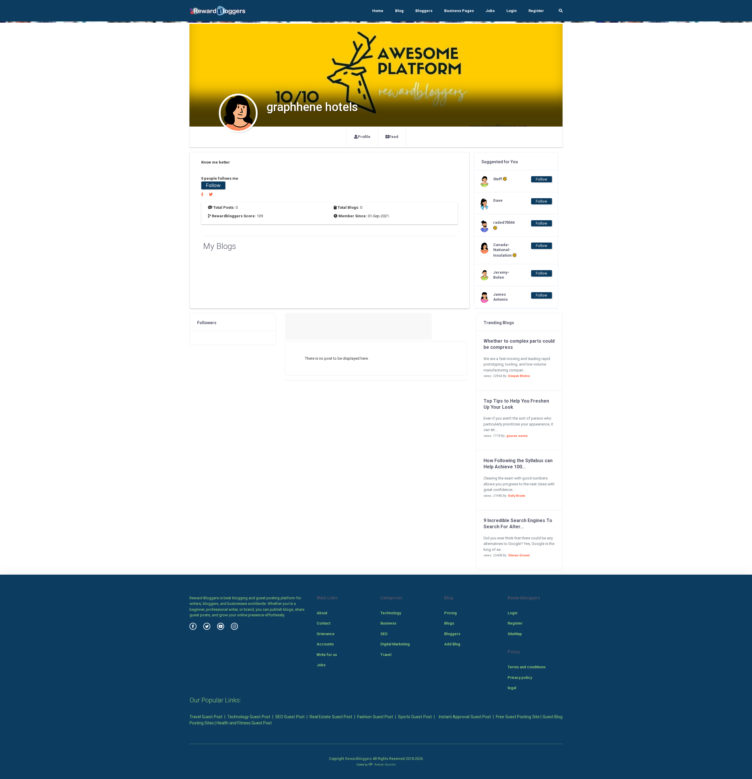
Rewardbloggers (358, 759)
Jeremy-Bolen (501, 275)
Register (536, 11)
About (322, 613)
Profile (364, 136)
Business (388, 623)
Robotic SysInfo (385, 764)
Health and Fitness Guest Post (244, 723)
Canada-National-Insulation (503, 250)
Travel (385, 654)
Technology (390, 613)
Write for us (327, 654)
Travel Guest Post (205, 716)
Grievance (326, 634)
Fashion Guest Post (375, 716)
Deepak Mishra (519, 376)
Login (511, 11)
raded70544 (504, 222)
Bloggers (423, 11)
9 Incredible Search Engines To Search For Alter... (518, 523)
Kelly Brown (516, 496)
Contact (323, 623)
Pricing (450, 613)
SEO (383, 634)
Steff (498, 179)
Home (377, 11)
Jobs (490, 11)
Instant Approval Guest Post (465, 716)
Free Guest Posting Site (517, 716)
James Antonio (500, 297)
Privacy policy (520, 677)
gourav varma (517, 436)
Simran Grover (519, 555)
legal (512, 688)
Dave (498, 200)
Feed (393, 136)
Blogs (449, 623)
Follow (213, 185)
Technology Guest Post (248, 716)
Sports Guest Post (415, 716)
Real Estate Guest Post (331, 716)
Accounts (325, 644)
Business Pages (459, 11)
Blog (399, 11)
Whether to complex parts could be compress (519, 344)
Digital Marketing (395, 644)
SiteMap (515, 634)
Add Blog (452, 644)
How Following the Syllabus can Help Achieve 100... (518, 464)
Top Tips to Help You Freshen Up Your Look (516, 404)
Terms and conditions (526, 667)
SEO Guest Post (290, 716)
